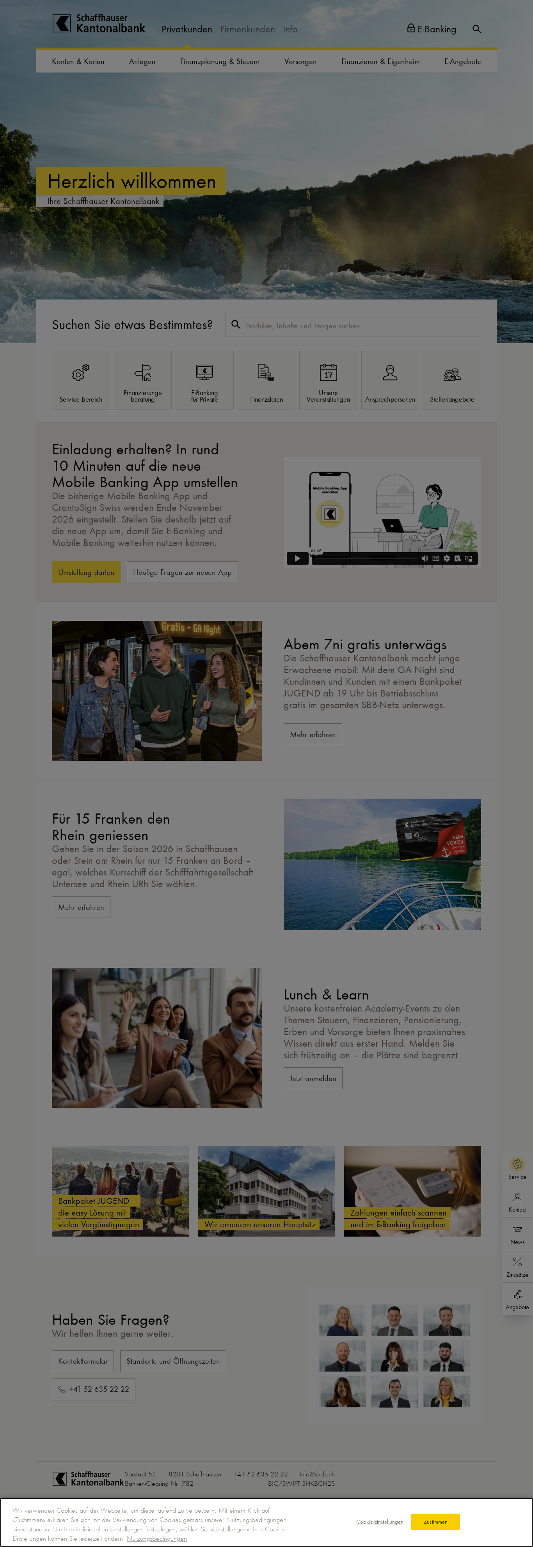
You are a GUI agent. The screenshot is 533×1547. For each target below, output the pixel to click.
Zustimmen (436, 1522)
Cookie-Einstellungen (380, 1522)
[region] (266, 1522)
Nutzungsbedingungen (157, 1538)
